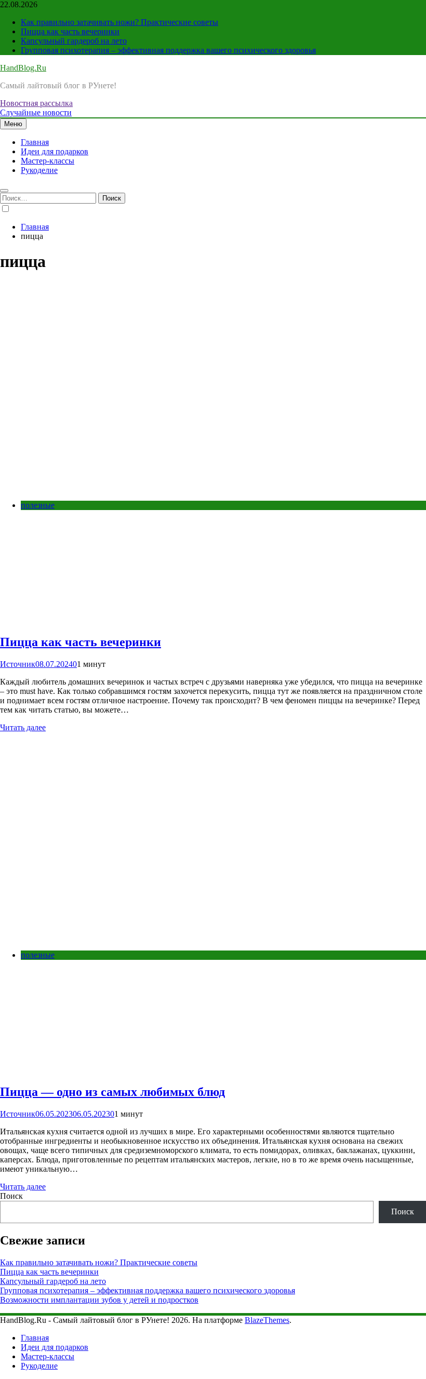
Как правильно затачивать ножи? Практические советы (119, 22)
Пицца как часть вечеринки (70, 31)
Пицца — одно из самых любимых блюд (112, 1092)
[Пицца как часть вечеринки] (156, 487)
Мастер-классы (47, 160)
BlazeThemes (267, 1320)
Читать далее (23, 727)
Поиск (11, 1195)
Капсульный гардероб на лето (74, 40)
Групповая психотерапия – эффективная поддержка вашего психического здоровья (168, 50)
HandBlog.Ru (23, 67)
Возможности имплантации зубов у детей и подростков (99, 1299)
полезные (38, 505)
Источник (17, 664)
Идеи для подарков (54, 151)
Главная (35, 142)
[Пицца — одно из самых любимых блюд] (156, 937)
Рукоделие (39, 170)
